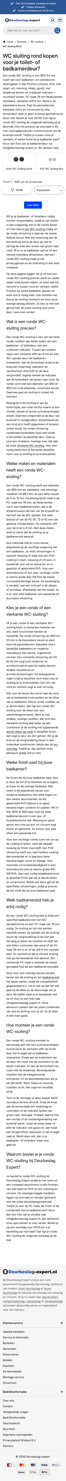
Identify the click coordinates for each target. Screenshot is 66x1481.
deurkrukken (50, 1297)
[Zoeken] (57, 30)
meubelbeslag (53, 1301)
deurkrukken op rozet (19, 731)
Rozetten (22, 41)
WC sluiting (37, 41)
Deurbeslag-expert (38, 1456)
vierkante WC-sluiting (30, 445)
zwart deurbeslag (29, 1288)
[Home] (30, 1271)
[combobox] (33, 30)
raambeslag (33, 1301)
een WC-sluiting (35, 229)
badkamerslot (50, 977)
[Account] (52, 20)
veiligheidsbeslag (14, 1301)
